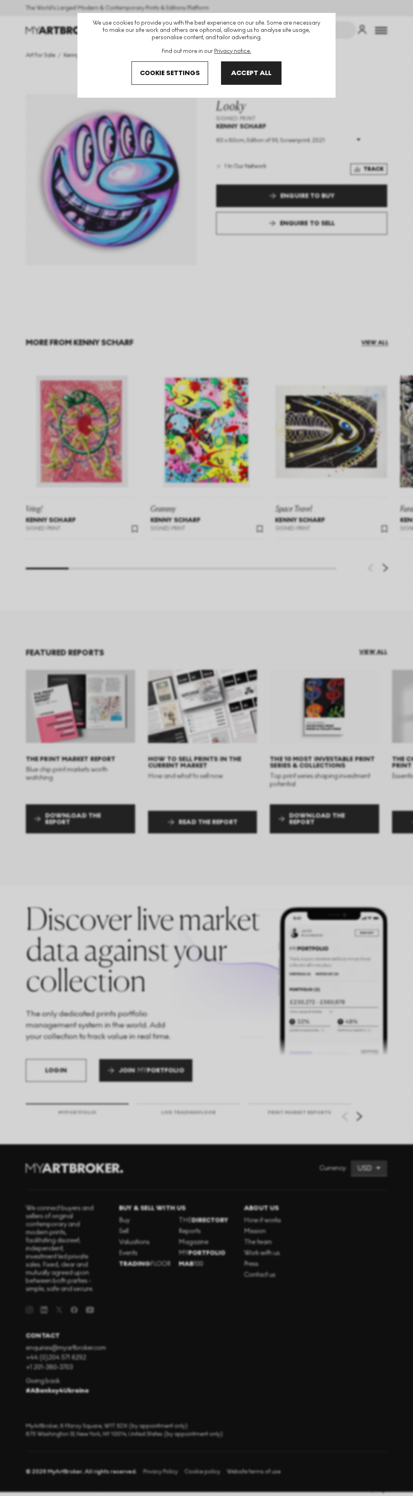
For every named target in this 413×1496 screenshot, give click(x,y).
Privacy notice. (232, 51)
